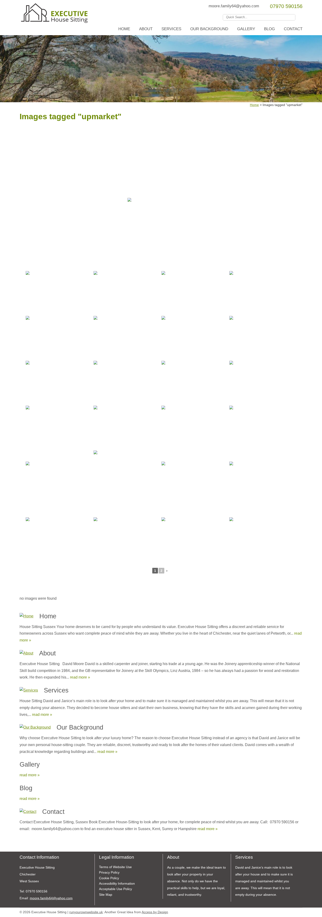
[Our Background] (35, 727)
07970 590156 (286, 6)
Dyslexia (293, 911)
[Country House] (58, 293)
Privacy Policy (109, 872)
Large (286, 911)
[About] (26, 653)
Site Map (105, 894)
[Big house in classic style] (262, 428)
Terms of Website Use (115, 867)
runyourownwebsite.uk (86, 912)
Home (124, 29)
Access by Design (155, 912)
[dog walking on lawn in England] (58, 539)
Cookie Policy (109, 878)
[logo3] (55, 14)
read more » (80, 677)
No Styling (300, 911)
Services (171, 29)
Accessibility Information (117, 883)
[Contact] (28, 811)
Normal (279, 911)
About (146, 29)
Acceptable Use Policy (115, 889)
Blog (269, 29)
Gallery (246, 29)
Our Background (209, 29)
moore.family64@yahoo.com (234, 6)
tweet (27, 844)
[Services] (29, 690)
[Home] (26, 616)
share (22, 844)
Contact (293, 29)
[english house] (126, 383)
